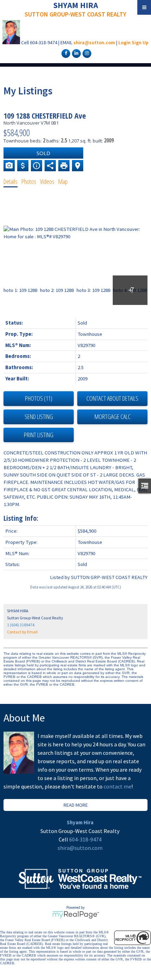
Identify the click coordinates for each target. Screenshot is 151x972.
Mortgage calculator (112, 416)
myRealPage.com (75, 915)
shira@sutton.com (94, 42)
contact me (117, 786)
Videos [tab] (47, 181)
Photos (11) (38, 398)
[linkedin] (75, 53)
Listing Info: (21, 518)
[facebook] (65, 53)
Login (124, 42)
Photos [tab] (28, 181)
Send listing (39, 416)
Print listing (38, 435)
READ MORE (76, 805)
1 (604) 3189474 (20, 624)
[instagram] (86, 53)
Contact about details (112, 398)
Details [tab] (11, 181)
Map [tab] (63, 181)
